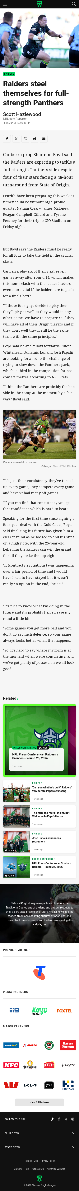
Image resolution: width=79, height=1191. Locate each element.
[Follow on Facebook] (59, 1119)
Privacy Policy (48, 1160)
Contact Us (38, 1168)
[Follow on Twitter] (65, 1119)
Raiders (9, 74)
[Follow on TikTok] (52, 1119)
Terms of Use (31, 1160)
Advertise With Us (56, 1168)
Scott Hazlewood (22, 114)
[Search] (74, 4)
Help (27, 1168)
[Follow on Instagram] (72, 1119)
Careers (18, 1168)
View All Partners (39, 1102)
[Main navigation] (5, 4)
